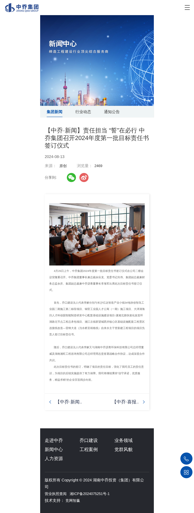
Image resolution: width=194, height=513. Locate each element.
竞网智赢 (72, 500)
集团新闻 (54, 111)
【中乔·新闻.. (68, 401)
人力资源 (54, 458)
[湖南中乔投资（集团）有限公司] (19, 6)
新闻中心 (54, 449)
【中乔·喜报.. (125, 401)
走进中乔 (54, 440)
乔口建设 (89, 440)
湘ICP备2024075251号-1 (90, 494)
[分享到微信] (71, 177)
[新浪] (84, 177)
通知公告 (112, 111)
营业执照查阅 (56, 494)
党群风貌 (123, 449)
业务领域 (123, 440)
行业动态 (83, 111)
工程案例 (89, 449)
